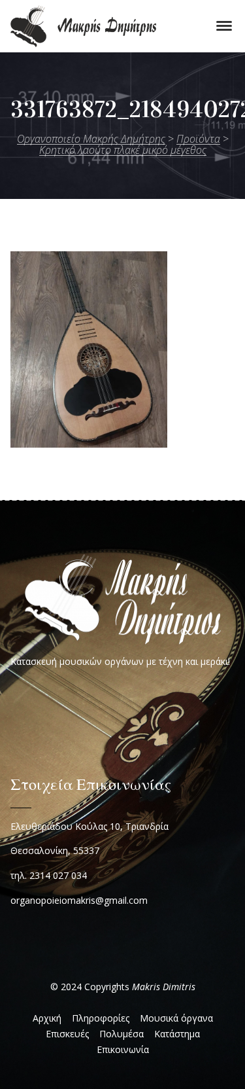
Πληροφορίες (100, 1018)
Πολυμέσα (121, 1033)
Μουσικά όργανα (176, 1018)
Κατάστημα (177, 1033)
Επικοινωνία (123, 1049)
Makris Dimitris (163, 986)
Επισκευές (67, 1033)
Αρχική (47, 1018)
